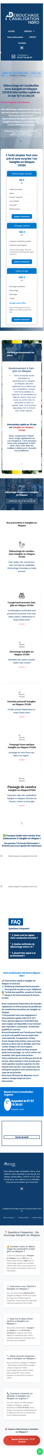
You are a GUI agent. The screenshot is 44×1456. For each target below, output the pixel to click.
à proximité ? (23, 55)
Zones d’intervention (15, 37)
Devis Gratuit (21, 1137)
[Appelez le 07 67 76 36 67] (7, 1104)
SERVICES (28, 31)
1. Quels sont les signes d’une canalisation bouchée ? (24, 936)
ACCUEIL (11, 31)
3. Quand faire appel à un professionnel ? (23, 954)
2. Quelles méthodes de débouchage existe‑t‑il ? (22, 945)
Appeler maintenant (22, 216)
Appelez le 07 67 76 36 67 (22, 1103)
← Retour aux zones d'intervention (15, 73)
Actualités (22, 43)
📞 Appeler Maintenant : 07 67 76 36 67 (22, 1440)
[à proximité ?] (13, 57)
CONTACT (32, 37)
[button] (22, 48)
